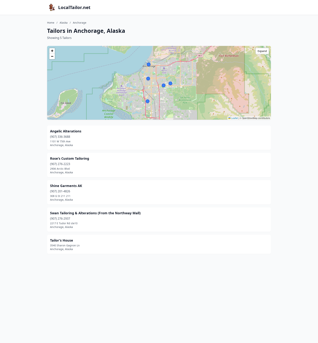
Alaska (64, 22)
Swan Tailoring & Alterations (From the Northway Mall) (95, 213)
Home (50, 22)
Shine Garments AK (66, 185)
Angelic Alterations (65, 131)
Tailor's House (61, 240)
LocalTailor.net (74, 7)
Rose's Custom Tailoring (69, 158)
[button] (147, 101)
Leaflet (234, 117)
